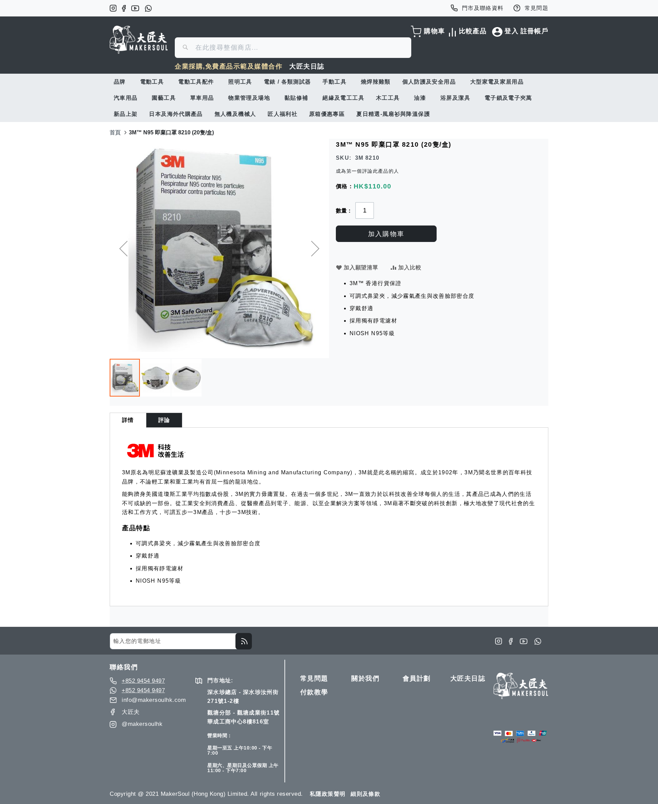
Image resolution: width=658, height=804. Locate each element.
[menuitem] (121, 82)
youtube (135, 8)
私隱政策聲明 (327, 794)
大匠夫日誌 (307, 66)
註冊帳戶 (534, 31)
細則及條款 (365, 794)
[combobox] (293, 47)
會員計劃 (417, 678)
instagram (113, 8)
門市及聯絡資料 (483, 8)
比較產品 (471, 31)
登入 (511, 31)
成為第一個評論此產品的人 (367, 171)
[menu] (329, 98)
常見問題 (536, 8)
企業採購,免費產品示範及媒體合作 (228, 66)
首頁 (115, 132)
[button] (123, 248)
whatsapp (148, 8)
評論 (164, 420)
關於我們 (365, 678)
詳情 (128, 420)
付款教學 (314, 692)
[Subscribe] (243, 641)
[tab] (128, 420)
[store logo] (139, 40)
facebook (124, 8)
